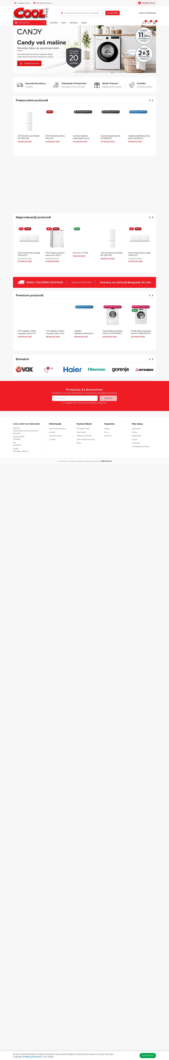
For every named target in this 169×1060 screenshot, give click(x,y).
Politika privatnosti (84, 436)
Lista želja (136, 443)
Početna (54, 23)
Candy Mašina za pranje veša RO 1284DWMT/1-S (141, 332)
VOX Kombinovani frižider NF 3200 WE (29, 137)
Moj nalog (136, 429)
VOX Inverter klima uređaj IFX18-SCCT (29, 254)
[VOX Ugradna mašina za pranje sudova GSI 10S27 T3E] (28, 316)
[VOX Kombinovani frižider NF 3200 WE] (29, 121)
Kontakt (52, 432)
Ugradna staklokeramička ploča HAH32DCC (139, 137)
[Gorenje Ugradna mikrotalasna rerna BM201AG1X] (84, 121)
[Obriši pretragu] (103, 13)
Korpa (134, 439)
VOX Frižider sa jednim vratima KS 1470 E (55, 254)
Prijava (142, 13)
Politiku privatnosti (32, 1057)
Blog (79, 443)
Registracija (151, 13)
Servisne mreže (55, 436)
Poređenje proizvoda (140, 446)
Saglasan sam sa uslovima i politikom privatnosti (86, 403)
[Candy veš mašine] (84, 49)
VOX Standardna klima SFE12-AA (55, 137)
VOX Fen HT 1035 (80, 253)
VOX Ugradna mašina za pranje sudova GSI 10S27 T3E (27, 332)
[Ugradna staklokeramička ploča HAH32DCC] (139, 121)
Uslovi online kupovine (86, 439)
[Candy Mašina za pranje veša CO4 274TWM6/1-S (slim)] (112, 316)
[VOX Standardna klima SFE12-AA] (56, 121)
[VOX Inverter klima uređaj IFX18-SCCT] (29, 238)
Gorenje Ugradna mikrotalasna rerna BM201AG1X (81, 137)
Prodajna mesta (83, 429)
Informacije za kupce (57, 429)
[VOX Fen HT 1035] (84, 238)
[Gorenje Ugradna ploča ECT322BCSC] (112, 121)
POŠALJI (108, 398)
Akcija (84, 23)
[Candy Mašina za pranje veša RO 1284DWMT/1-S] (141, 316)
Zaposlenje (81, 432)
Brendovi (74, 23)
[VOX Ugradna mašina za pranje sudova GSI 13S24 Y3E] (56, 316)
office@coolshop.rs (21, 451)
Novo (63, 23)
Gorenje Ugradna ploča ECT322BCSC (110, 137)
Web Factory (106, 461)
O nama (52, 439)
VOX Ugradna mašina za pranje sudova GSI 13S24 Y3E (55, 332)
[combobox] (89, 13)
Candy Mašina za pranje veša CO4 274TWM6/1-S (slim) (112, 332)
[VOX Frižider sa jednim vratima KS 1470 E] (56, 238)
